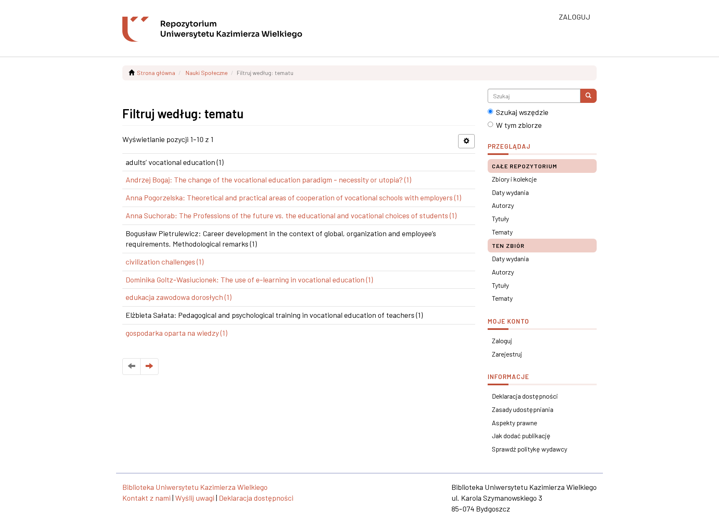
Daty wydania (510, 192)
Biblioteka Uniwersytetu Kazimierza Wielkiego (195, 487)
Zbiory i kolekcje (514, 179)
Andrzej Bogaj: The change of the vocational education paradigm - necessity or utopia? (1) (268, 179)
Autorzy (503, 205)
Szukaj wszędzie (522, 112)
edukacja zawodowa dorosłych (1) (178, 297)
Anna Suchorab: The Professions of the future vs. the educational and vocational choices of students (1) (291, 215)
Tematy (502, 232)
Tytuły (500, 218)
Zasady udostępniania (522, 409)
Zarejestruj (507, 354)
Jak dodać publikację (521, 435)
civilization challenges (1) (164, 261)
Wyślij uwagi (194, 497)
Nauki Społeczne (207, 72)
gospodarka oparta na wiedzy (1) (176, 332)
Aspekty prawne (514, 423)
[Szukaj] (588, 96)
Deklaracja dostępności (525, 396)
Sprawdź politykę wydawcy (529, 449)
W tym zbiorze (519, 125)
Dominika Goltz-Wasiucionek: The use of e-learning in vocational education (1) (249, 279)
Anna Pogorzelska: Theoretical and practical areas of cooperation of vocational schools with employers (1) (293, 197)
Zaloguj (502, 340)
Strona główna (156, 72)
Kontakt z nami (146, 497)
